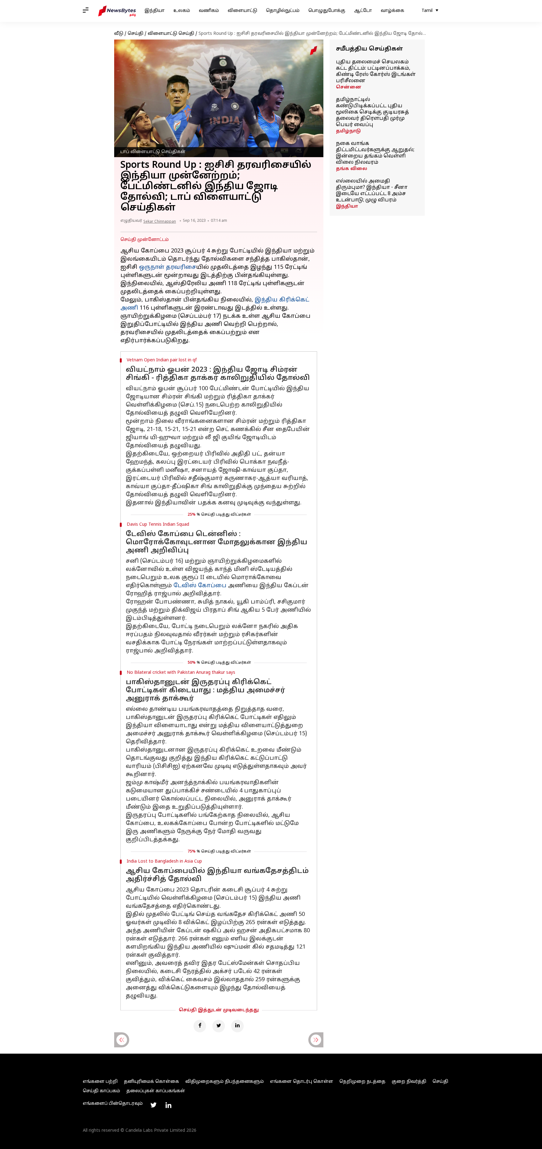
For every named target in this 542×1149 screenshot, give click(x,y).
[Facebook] (200, 1026)
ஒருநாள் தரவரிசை (167, 267)
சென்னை (348, 87)
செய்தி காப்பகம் (101, 1091)
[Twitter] (218, 1026)
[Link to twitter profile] (153, 1105)
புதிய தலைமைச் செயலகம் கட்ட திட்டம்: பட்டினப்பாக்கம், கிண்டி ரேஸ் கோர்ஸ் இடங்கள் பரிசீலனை (376, 71)
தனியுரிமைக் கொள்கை (151, 1081)
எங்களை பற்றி (100, 1081)
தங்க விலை (351, 169)
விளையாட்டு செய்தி (171, 33)
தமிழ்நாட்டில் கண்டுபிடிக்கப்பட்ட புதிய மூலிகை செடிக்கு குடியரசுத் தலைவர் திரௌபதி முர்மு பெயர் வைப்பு (372, 112)
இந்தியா (155, 10)
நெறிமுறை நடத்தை (362, 1081)
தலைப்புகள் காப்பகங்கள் (155, 1091)
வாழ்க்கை (392, 10)
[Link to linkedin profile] (168, 1105)
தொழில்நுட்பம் (283, 10)
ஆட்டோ (363, 10)
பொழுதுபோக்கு (326, 10)
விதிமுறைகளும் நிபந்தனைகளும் (224, 1081)
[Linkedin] (237, 1026)
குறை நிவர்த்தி (409, 1081)
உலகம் (181, 10)
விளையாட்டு (242, 10)
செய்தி (135, 33)
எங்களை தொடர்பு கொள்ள (301, 1081)
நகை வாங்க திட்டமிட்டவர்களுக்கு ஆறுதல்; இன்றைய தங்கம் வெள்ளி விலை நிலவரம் (375, 153)
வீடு (118, 33)
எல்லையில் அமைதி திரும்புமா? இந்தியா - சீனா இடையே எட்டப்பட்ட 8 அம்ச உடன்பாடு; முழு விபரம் (371, 190)
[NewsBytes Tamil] (117, 11)
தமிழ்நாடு (348, 131)
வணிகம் (209, 10)
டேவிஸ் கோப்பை (199, 585)
